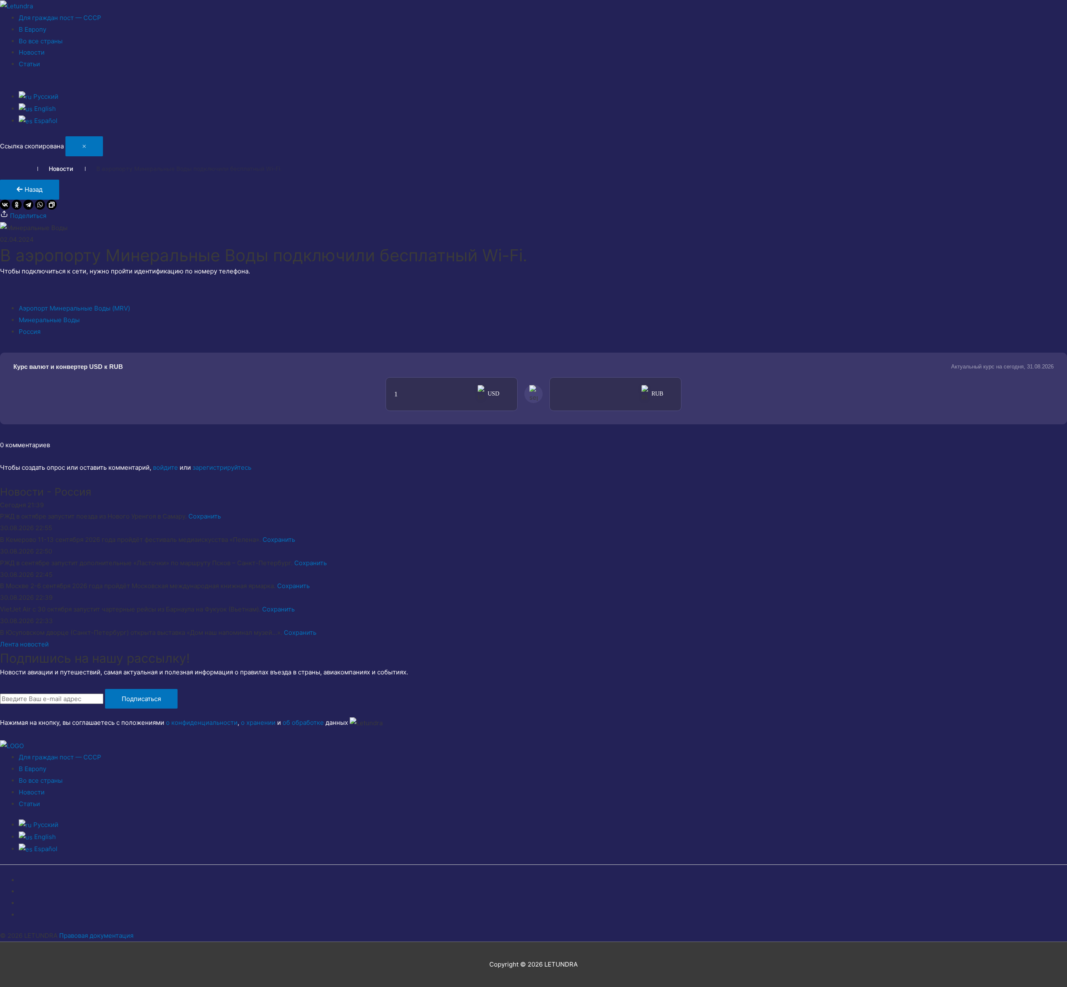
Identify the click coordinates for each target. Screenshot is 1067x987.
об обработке (303, 722)
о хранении (258, 722)
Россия (29, 332)
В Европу (32, 29)
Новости (32, 52)
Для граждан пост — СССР (60, 18)
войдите (165, 467)
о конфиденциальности (202, 722)
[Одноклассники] (17, 205)
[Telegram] (28, 205)
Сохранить (204, 516)
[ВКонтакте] (5, 205)
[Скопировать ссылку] (52, 205)
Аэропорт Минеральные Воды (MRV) (74, 308)
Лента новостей (24, 644)
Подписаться (141, 699)
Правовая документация (96, 935)
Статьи (29, 64)
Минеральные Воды (49, 320)
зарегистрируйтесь (222, 467)
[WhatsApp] (40, 205)
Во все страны (41, 41)
